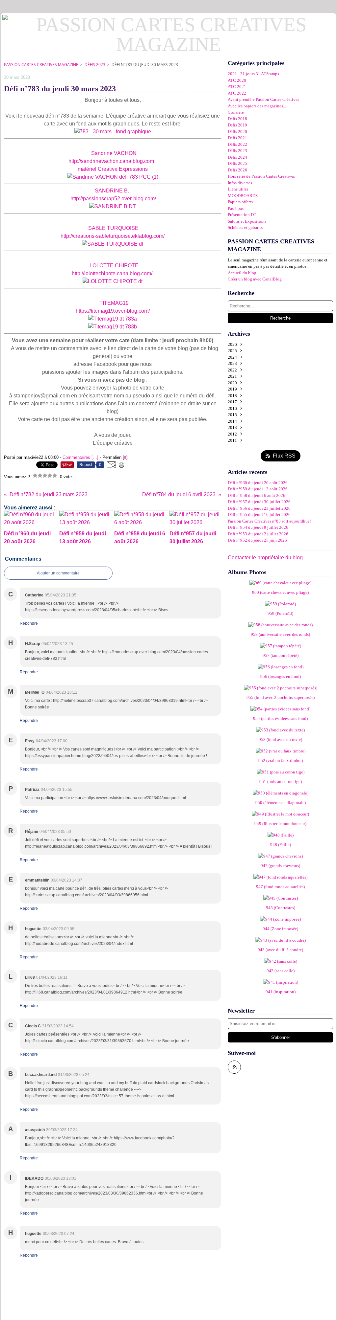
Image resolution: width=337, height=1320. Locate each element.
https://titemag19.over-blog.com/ (113, 311)
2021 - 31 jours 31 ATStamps (253, 73)
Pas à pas (236, 208)
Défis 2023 (95, 64)
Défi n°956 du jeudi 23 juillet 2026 (259, 508)
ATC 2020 (237, 80)
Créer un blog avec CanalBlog (255, 279)
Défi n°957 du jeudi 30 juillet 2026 (259, 501)
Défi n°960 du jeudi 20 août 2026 (258, 482)
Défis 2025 (237, 163)
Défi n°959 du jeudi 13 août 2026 (258, 488)
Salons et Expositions (247, 221)
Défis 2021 (237, 137)
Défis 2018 (237, 118)
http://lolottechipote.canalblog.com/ (112, 273)
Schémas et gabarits (245, 227)
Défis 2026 (237, 170)
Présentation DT (242, 214)
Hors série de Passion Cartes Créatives (261, 176)
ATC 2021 (237, 86)
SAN (100, 190)
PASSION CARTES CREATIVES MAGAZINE (41, 64)
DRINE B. (117, 190)
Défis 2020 (237, 131)
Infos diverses (240, 182)
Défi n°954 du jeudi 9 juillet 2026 (258, 527)
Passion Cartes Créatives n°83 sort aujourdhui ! (269, 521)
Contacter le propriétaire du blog (265, 557)
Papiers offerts (240, 201)
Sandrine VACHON (114, 153)
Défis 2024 (237, 157)
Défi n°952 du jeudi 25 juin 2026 (257, 540)
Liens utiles (238, 189)
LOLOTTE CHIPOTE (114, 265)
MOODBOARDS (243, 195)
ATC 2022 (237, 93)
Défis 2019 (237, 125)
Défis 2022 (237, 144)
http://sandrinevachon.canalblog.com (111, 161)
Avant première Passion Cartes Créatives (263, 99)
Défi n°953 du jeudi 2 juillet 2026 (258, 533)
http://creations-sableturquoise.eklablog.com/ (113, 236)
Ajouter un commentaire (58, 573)
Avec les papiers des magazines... (257, 105)
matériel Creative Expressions (113, 169)
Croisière (236, 112)
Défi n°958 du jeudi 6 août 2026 (256, 495)
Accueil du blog (242, 272)
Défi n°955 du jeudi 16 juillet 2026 (259, 514)
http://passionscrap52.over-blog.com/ (112, 198)
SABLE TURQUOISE (113, 228)
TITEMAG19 (113, 303)
